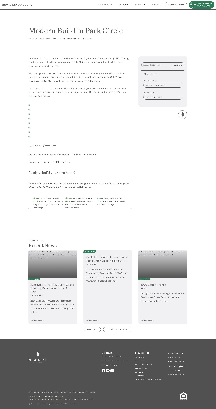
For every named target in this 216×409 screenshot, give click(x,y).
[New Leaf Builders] (37, 358)
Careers (139, 372)
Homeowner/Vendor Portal (148, 379)
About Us (139, 357)
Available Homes (176, 361)
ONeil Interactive (70, 404)
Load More (92, 329)
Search (178, 65)
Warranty (140, 376)
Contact (156, 4)
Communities (174, 358)
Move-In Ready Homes (41, 187)
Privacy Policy (35, 396)
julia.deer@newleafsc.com (115, 361)
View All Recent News (117, 329)
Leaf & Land (140, 361)
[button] (131, 208)
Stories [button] (139, 4)
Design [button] (123, 4)
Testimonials (141, 368)
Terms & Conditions (53, 396)
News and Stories (143, 365)
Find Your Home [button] (103, 4)
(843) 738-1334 (114, 357)
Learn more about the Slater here (49, 162)
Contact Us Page (110, 365)
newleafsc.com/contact (47, 183)
